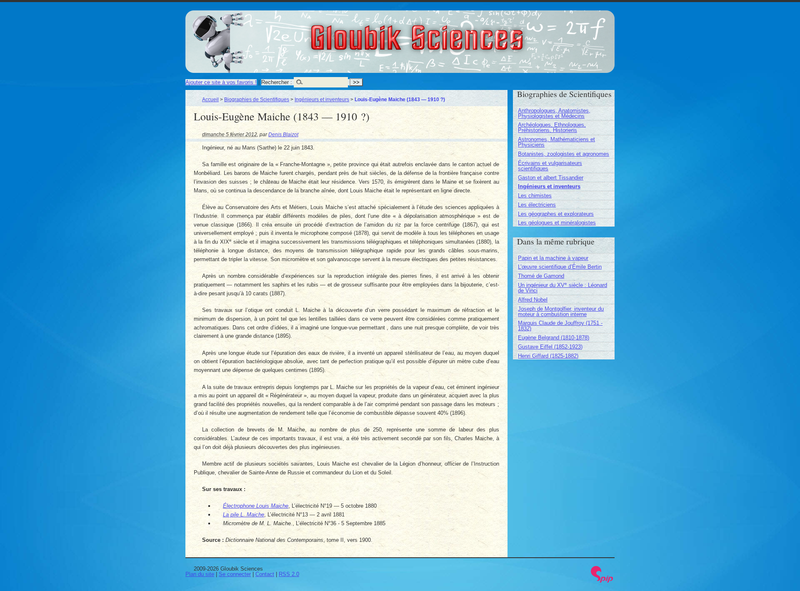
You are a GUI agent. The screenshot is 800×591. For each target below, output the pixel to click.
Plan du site (199, 574)
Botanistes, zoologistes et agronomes (563, 154)
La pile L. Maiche (243, 514)
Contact (264, 574)
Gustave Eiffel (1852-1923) (550, 347)
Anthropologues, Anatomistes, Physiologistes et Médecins (554, 113)
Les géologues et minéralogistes (557, 222)
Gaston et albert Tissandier (550, 178)
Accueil (210, 99)
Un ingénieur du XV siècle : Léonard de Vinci (562, 288)
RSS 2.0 (289, 574)
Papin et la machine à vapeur (553, 258)
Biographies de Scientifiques (256, 99)
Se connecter (235, 574)
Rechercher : (276, 82)
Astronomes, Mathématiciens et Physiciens (556, 142)
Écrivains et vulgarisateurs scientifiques (550, 166)
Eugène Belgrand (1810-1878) (553, 337)
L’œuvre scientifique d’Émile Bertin (560, 267)
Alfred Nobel (533, 300)
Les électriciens (537, 205)
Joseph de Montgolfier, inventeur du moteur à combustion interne (561, 311)
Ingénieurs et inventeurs (322, 99)
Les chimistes (535, 195)
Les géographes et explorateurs (556, 214)
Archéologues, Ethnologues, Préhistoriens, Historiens (552, 127)
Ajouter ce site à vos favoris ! (221, 82)
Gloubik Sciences (463, 32)
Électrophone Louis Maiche (255, 506)
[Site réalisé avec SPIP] (602, 581)
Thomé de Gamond (541, 276)
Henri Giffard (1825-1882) (548, 356)
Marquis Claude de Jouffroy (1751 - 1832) (560, 326)
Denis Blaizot (283, 134)
